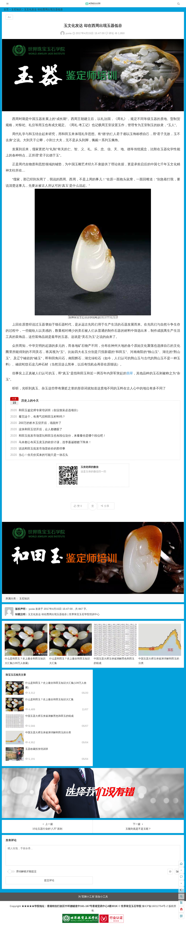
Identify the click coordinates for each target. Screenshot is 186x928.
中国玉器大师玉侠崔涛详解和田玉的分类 (48, 732)
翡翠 (129, 373)
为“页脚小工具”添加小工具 (93, 896)
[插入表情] (170, 871)
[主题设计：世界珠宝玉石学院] (80, 922)
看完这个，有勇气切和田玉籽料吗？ (37, 416)
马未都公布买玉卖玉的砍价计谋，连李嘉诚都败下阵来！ (50, 442)
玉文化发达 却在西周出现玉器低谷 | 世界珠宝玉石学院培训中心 (64, 614)
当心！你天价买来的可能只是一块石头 (39, 454)
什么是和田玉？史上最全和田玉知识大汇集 (49, 699)
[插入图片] (177, 871)
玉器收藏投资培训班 (36, 748)
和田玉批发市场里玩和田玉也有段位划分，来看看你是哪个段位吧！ (58, 435)
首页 (6, 9)
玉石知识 (16, 9)
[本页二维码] (181, 916)
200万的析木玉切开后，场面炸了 (35, 422)
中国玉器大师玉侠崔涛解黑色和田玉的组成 (49, 715)
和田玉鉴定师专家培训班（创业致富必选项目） (45, 410)
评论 (111, 33)
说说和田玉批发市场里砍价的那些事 (37, 448)
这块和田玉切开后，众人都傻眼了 (36, 429)
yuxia (69, 33)
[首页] (181, 864)
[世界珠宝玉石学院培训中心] (93, 4)
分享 (106, 505)
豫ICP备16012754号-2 (154, 906)
